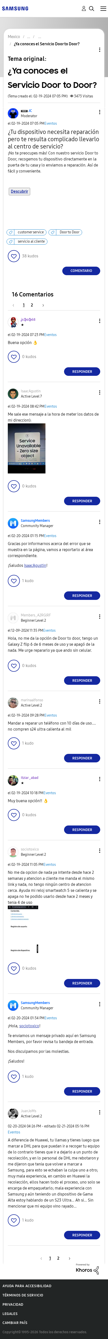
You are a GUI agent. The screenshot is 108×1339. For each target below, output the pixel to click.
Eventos (50, 123)
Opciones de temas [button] (91, 50)
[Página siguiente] (41, 305)
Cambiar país (15, 1323)
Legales (10, 1314)
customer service (31, 232)
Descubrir (19, 191)
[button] (91, 112)
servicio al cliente (31, 241)
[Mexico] (15, 8)
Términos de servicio (23, 1295)
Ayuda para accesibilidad (27, 1286)
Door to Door (69, 232)
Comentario (81, 271)
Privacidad (13, 1304)
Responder (82, 372)
